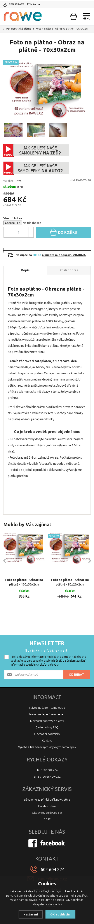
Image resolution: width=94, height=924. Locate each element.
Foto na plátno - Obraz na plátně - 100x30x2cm (24, 582)
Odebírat (76, 674)
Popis (25, 270)
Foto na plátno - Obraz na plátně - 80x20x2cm (70, 582)
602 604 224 (52, 869)
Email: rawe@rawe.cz (47, 776)
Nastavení (30, 914)
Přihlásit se (33, 4)
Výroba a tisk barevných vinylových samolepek (47, 747)
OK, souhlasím (60, 914)
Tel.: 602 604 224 (47, 769)
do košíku (67, 232)
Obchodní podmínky (47, 733)
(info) (19, 187)
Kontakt (47, 740)
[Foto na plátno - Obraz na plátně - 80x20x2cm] (70, 553)
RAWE (18, 180)
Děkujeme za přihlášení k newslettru (47, 799)
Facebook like (47, 806)
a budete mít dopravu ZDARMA (64, 254)
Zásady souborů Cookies (47, 812)
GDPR (47, 819)
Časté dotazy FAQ (47, 727)
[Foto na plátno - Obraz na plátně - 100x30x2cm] (24, 553)
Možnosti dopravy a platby (47, 720)
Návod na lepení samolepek (47, 707)
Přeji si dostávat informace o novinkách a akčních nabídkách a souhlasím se (49, 660)
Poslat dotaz (69, 270)
